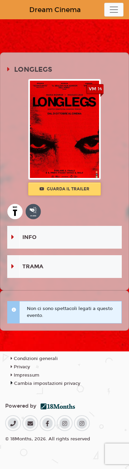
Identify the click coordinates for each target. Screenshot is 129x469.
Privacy (21, 367)
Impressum (25, 375)
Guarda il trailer (67, 189)
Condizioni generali (35, 358)
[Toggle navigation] (113, 10)
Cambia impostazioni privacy (47, 383)
